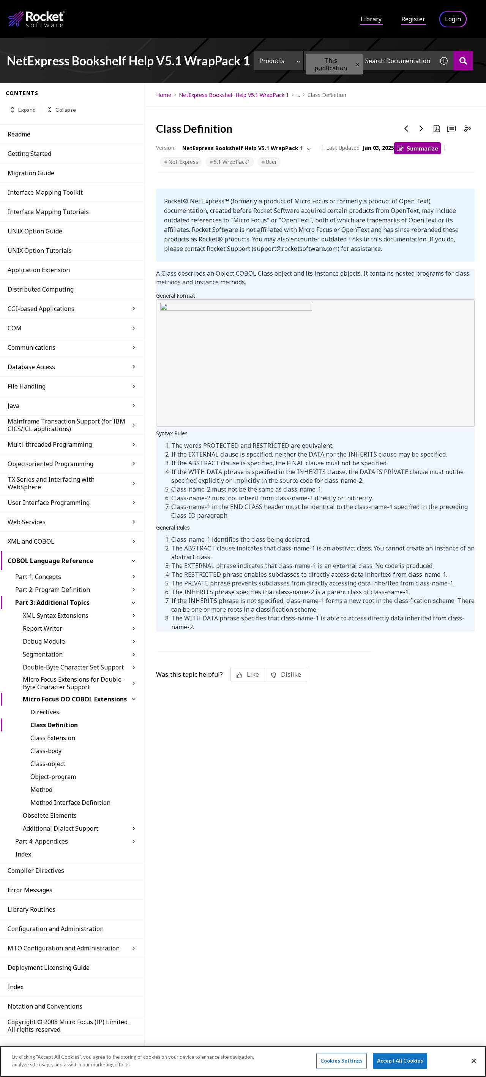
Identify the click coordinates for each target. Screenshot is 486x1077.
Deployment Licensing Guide (49, 967)
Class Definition (54, 725)
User (271, 161)
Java (13, 405)
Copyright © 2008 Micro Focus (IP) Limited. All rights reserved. (68, 1026)
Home (163, 95)
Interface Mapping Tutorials (48, 212)
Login (453, 19)
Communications (31, 347)
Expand (27, 109)
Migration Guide (31, 173)
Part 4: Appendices (41, 841)
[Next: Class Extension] (421, 128)
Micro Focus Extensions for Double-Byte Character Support (73, 683)
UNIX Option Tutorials (40, 250)
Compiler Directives (36, 870)
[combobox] (369, 60)
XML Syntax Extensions (55, 615)
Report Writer (42, 628)
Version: (165, 147)
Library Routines (31, 909)
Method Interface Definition (70, 802)
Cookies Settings (341, 1061)
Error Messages (30, 890)
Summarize (422, 148)
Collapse (65, 109)
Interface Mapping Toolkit (45, 192)
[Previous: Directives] (406, 128)
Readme (19, 134)
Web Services (27, 522)
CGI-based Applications (41, 309)
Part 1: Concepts (38, 577)
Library (371, 19)
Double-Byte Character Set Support (73, 667)
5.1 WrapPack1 (232, 161)
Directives (44, 712)
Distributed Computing (41, 289)
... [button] (298, 95)
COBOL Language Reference (50, 561)
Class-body (46, 751)
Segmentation (43, 654)
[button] (357, 64)
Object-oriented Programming (50, 464)
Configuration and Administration (56, 929)
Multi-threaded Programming (50, 444)
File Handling (27, 386)
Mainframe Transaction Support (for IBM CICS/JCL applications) (66, 425)
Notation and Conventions (45, 1006)
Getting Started (29, 153)
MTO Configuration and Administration (64, 948)
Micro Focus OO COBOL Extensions (75, 699)
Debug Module (44, 641)
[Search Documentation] (463, 60)
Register (413, 19)
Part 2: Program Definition (52, 589)
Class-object (47, 764)
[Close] (473, 1060)
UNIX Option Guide (35, 231)
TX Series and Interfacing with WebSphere (51, 483)
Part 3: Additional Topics (52, 602)
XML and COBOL (31, 541)
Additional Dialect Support (60, 828)
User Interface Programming (49, 502)
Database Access (31, 367)
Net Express (183, 161)
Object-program (53, 776)
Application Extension (39, 270)
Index (23, 854)
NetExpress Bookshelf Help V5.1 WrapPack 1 (234, 95)
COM (15, 328)
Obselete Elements (50, 815)
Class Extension (52, 738)
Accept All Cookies (400, 1061)
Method (41, 789)
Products (271, 61)
